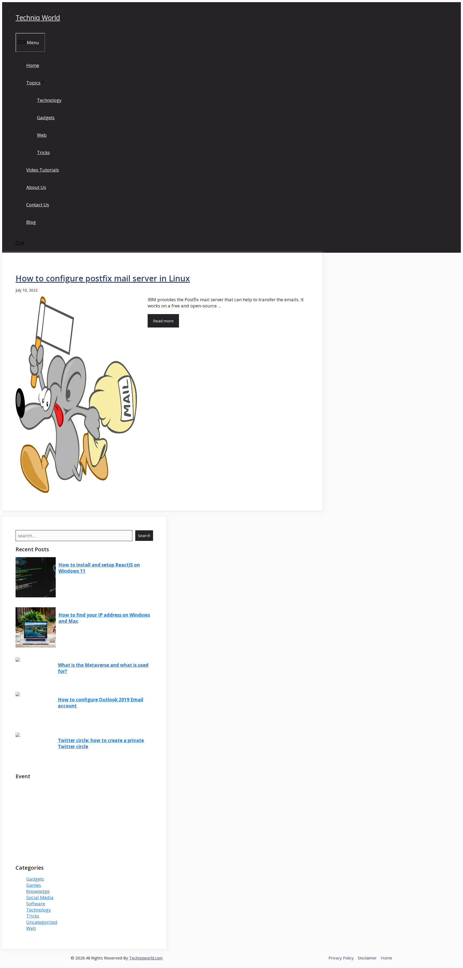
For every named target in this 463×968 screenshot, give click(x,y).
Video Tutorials (42, 170)
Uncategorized (41, 922)
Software (35, 903)
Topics (33, 83)
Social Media (40, 897)
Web (42, 135)
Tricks (43, 152)
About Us (36, 187)
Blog (31, 222)
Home (32, 65)
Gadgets (46, 117)
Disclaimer (367, 957)
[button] (20, 244)
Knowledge (38, 891)
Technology (49, 100)
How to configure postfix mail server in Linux (103, 278)
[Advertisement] (84, 821)
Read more (163, 320)
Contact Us (37, 205)
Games (33, 885)
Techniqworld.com (146, 957)
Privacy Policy (341, 957)
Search (144, 535)
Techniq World (38, 17)
